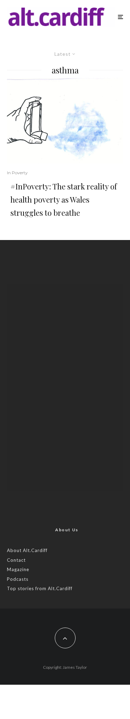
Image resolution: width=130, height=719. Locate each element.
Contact (16, 560)
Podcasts (17, 579)
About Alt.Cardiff (27, 550)
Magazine (18, 569)
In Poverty (17, 172)
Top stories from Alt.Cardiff (39, 588)
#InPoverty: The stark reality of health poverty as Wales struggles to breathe (63, 199)
